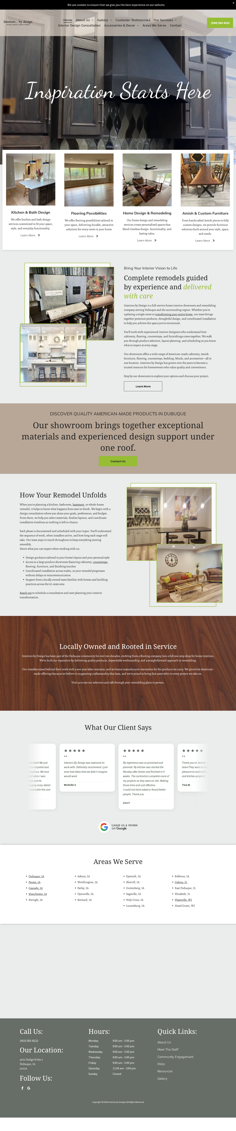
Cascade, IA (36, 888)
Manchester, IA (38, 894)
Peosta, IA (34, 882)
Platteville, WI (183, 900)
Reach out (26, 593)
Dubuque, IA (36, 876)
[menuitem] (68, 20)
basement (78, 505)
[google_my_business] (28, 1089)
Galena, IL (181, 882)
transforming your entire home (173, 314)
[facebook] (22, 1089)
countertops (100, 562)
